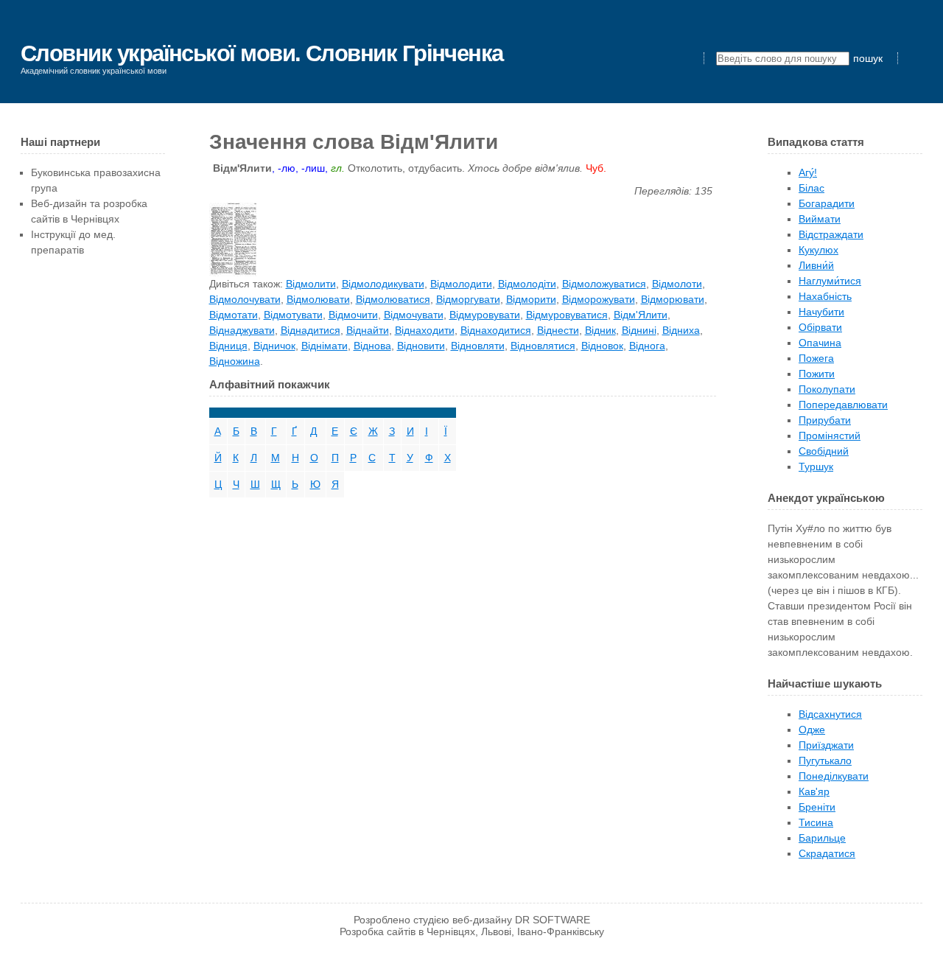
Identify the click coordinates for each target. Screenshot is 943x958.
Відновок (602, 346)
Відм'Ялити (640, 315)
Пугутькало (825, 760)
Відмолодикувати (383, 284)
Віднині (639, 330)
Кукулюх (818, 250)
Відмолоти (677, 284)
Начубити (821, 312)
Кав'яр (814, 791)
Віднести (558, 330)
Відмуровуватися (567, 315)
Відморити (531, 299)
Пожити (817, 374)
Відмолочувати (245, 299)
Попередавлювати (843, 404)
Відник (600, 330)
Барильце (822, 838)
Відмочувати (414, 315)
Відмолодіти (527, 284)
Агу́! (808, 172)
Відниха (681, 330)
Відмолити (311, 284)
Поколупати (827, 389)
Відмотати (233, 315)
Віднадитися (310, 330)
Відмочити (353, 315)
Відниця (228, 346)
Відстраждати (831, 234)
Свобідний (824, 451)
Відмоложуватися (604, 284)
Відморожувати (598, 299)
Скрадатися (827, 853)
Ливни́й (816, 265)
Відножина (234, 361)
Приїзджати (826, 745)
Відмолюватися (393, 299)
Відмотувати (293, 315)
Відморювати (672, 299)
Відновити (421, 346)
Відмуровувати (484, 315)
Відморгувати (468, 299)
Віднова (372, 346)
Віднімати (324, 346)
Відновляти (478, 346)
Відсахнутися (830, 714)
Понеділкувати (834, 776)
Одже (812, 729)
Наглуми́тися (830, 281)
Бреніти (817, 807)
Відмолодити (461, 284)
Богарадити (827, 203)
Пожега (816, 358)
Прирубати (825, 420)
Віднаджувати (242, 330)
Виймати (820, 219)
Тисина (816, 822)
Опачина (820, 343)
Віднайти (367, 330)
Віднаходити (425, 330)
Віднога (647, 346)
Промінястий (829, 435)
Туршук (816, 466)
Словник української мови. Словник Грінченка (262, 53)
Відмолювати (318, 299)
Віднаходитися (495, 330)
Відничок (274, 346)
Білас (811, 188)
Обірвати (820, 327)
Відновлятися (543, 346)
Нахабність (825, 296)
